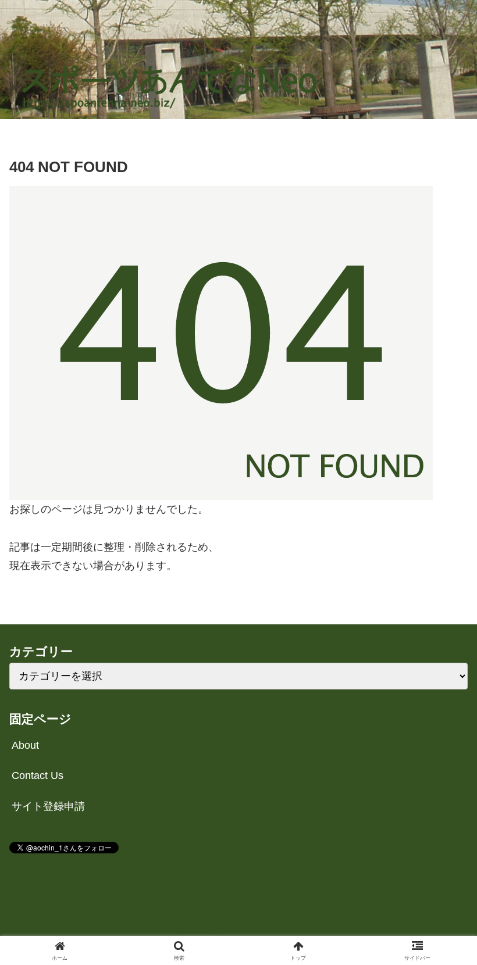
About (25, 745)
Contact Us (37, 775)
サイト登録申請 (48, 806)
